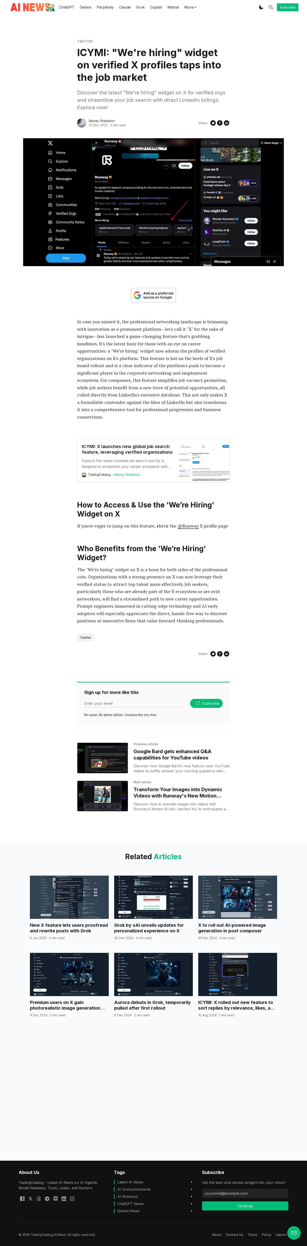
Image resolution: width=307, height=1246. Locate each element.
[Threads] (38, 1198)
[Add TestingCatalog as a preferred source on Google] (153, 295)
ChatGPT (66, 7)
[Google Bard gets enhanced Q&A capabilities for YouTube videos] (102, 758)
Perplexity (105, 7)
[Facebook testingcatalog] (22, 1198)
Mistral (173, 7)
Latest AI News (130, 1182)
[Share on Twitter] (213, 123)
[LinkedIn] (63, 1198)
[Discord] (55, 1198)
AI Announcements (134, 1189)
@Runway (188, 526)
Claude (125, 7)
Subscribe (288, 7)
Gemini (85, 7)
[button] (261, 7)
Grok (140, 7)
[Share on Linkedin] (226, 123)
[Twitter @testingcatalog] (30, 1198)
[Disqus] (153, 1097)
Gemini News (128, 1211)
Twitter (85, 41)
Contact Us (234, 1235)
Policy (266, 1235)
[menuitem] (216, 1234)
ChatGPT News (130, 1203)
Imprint (281, 1235)
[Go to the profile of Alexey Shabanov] (81, 122)
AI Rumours (127, 1196)
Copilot (156, 7)
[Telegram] (47, 1198)
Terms (252, 1235)
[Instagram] (72, 1198)
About (216, 1235)
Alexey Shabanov (102, 121)
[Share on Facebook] (219, 123)
